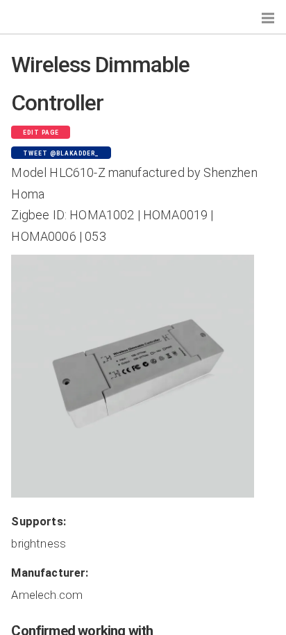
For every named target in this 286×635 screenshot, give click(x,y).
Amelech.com (47, 595)
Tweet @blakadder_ (61, 153)
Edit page (41, 132)
